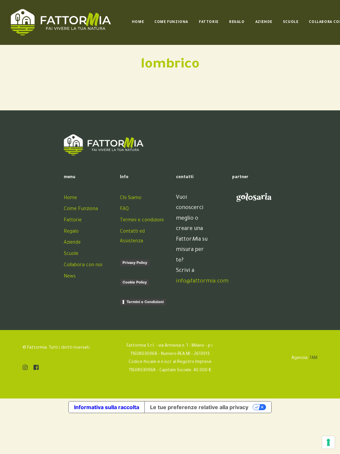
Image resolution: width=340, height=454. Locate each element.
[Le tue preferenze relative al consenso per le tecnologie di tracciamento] (328, 442)
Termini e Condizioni (145, 301)
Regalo (237, 22)
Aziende (263, 22)
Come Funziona (171, 22)
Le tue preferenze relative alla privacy (199, 407)
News (70, 277)
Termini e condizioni (142, 220)
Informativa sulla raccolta (106, 407)
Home (138, 22)
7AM (313, 358)
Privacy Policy (135, 262)
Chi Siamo (130, 198)
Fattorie (208, 22)
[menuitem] (137, 22)
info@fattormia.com (202, 281)
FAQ (124, 209)
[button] (25, 369)
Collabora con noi (83, 265)
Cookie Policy (135, 282)
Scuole (290, 22)
